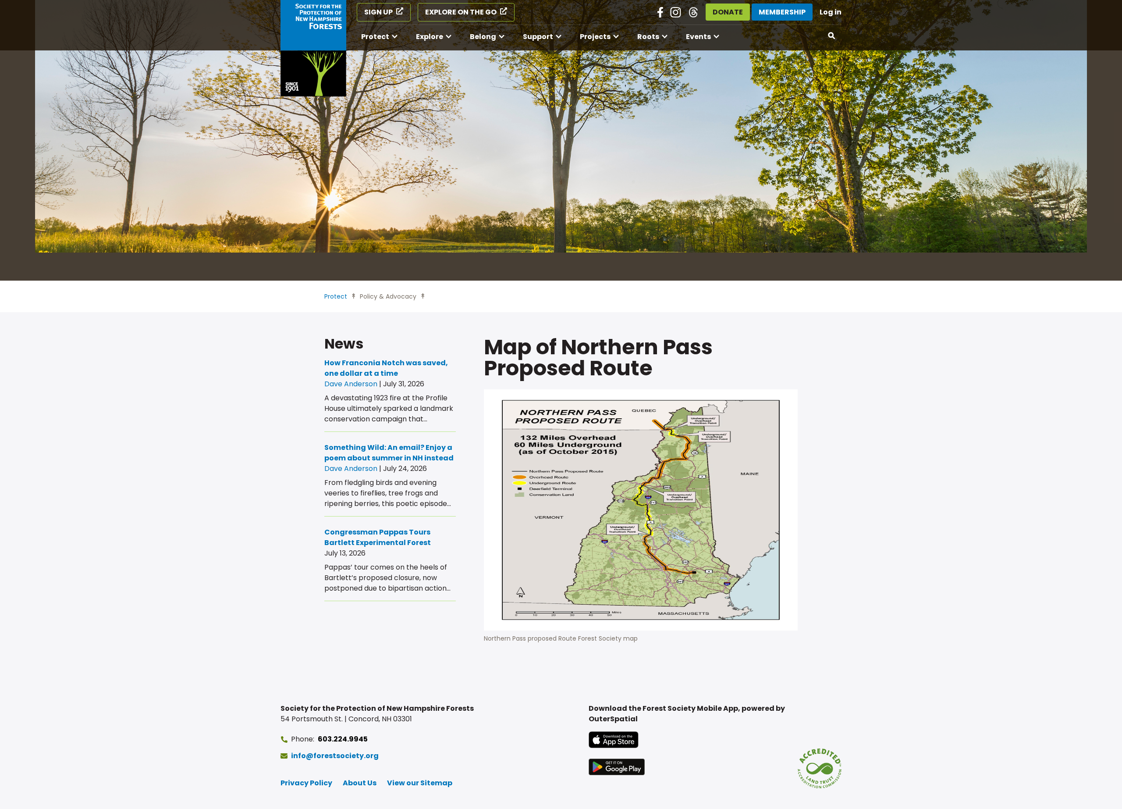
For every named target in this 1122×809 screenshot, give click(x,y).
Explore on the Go (461, 12)
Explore (429, 37)
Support (538, 37)
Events (698, 37)
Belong (483, 37)
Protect (375, 37)
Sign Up (378, 12)
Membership (782, 12)
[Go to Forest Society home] (313, 48)
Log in (831, 12)
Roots (648, 37)
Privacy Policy (306, 783)
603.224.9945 (343, 739)
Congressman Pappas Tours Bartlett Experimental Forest (377, 537)
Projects (595, 37)
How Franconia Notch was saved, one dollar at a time (386, 368)
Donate (728, 12)
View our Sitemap (419, 783)
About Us (359, 783)
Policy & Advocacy (388, 296)
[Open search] (832, 36)
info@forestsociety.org (335, 756)
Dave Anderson (350, 384)
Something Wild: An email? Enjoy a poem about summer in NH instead (389, 452)
